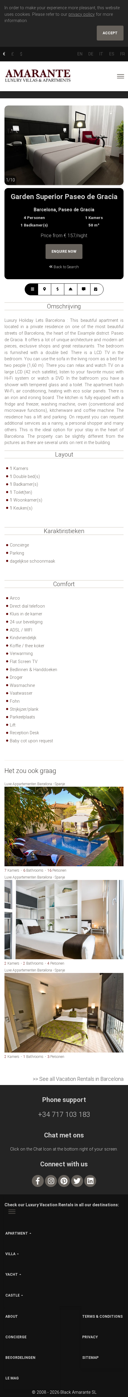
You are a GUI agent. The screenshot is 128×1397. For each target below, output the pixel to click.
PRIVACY (90, 1337)
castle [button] (12, 1295)
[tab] (31, 289)
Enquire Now (64, 251)
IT (101, 54)
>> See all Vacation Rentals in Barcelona (78, 1079)
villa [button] (10, 1254)
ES (111, 54)
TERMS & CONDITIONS (102, 1316)
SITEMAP (90, 1358)
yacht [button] (11, 1274)
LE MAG (12, 1378)
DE (90, 54)
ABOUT (11, 1316)
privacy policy (81, 14)
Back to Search (66, 267)
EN (79, 54)
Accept (110, 33)
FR (122, 54)
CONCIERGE (15, 1337)
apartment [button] (16, 1233)
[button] (16, 149)
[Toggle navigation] (120, 76)
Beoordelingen (20, 1358)
